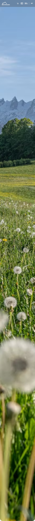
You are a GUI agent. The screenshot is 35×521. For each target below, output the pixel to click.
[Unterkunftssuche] (26, 3)
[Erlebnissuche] (22, 3)
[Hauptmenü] (32, 3)
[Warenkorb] (18, 3)
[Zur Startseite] (6, 3)
